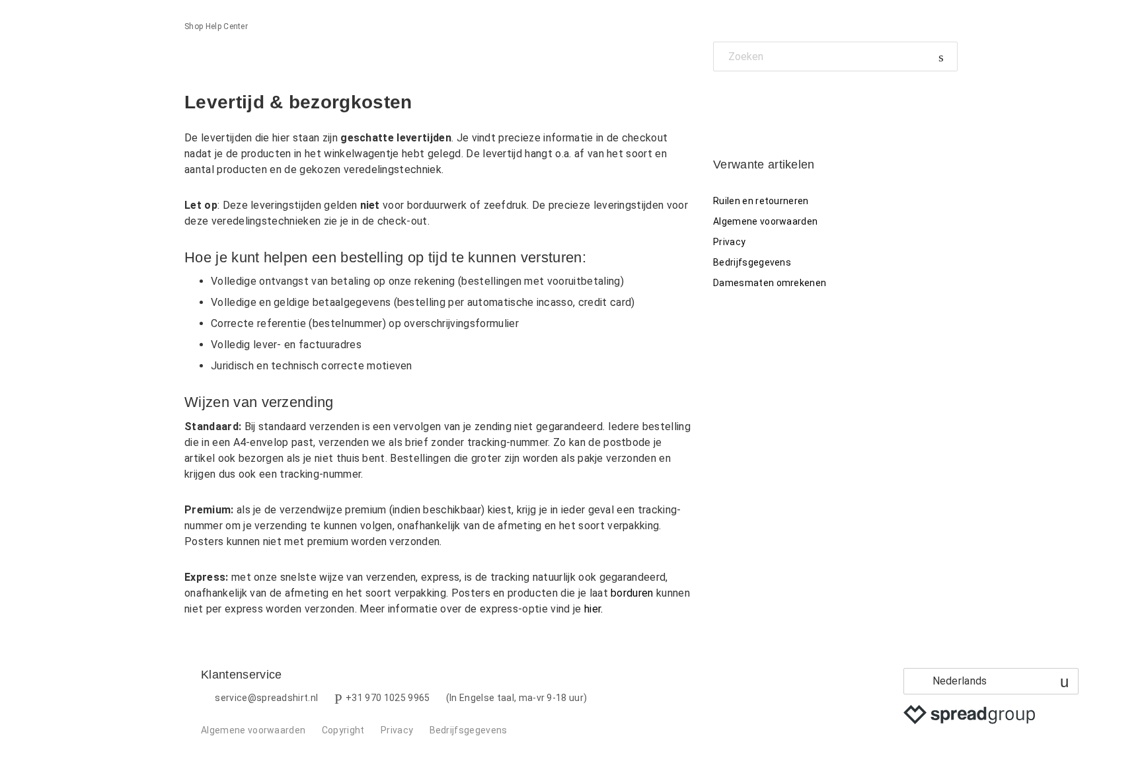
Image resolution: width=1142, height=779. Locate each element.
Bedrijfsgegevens (752, 262)
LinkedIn (769, 101)
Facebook (723, 101)
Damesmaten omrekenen (769, 283)
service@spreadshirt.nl (266, 697)
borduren (632, 593)
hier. (593, 609)
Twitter (746, 101)
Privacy (729, 242)
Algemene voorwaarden (765, 221)
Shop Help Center (216, 26)
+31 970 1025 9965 (388, 697)
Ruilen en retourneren (761, 201)
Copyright (343, 730)
